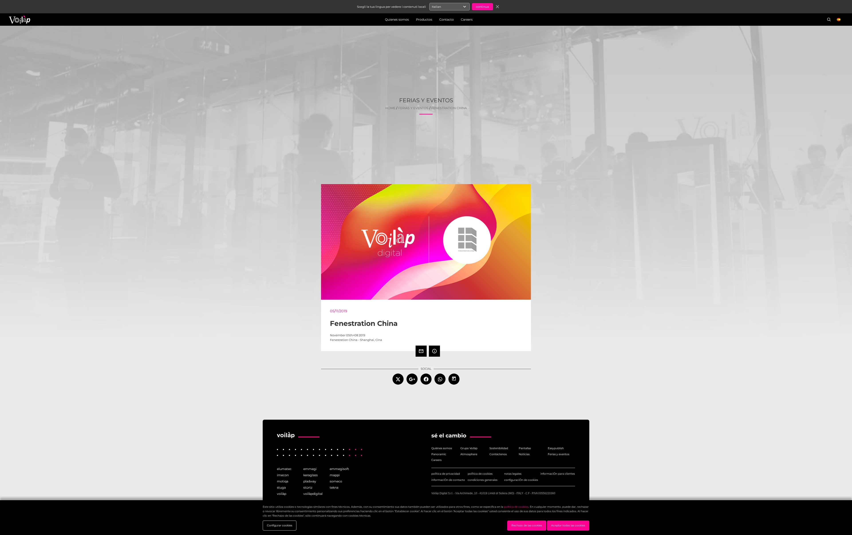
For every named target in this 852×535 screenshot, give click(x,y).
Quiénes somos (441, 448)
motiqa (282, 481)
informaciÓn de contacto (448, 480)
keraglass (310, 475)
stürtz (307, 488)
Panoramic (438, 454)
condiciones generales (482, 480)
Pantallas (525, 448)
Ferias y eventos (558, 454)
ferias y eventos (413, 108)
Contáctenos (498, 454)
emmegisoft (339, 469)
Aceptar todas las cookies (568, 525)
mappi (335, 475)
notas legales (512, 473)
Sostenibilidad (498, 448)
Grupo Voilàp (468, 448)
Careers (436, 460)
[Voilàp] (286, 435)
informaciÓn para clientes (557, 473)
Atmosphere (468, 454)
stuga (281, 488)
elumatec (284, 469)
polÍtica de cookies (480, 473)
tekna (334, 488)
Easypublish (556, 448)
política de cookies (516, 506)
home (390, 108)
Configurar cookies (279, 525)
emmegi (310, 469)
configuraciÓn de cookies (521, 480)
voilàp (281, 494)
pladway (309, 481)
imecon (283, 475)
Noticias (524, 454)
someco (336, 481)
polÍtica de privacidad (445, 473)
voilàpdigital (313, 494)
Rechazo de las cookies (526, 525)
